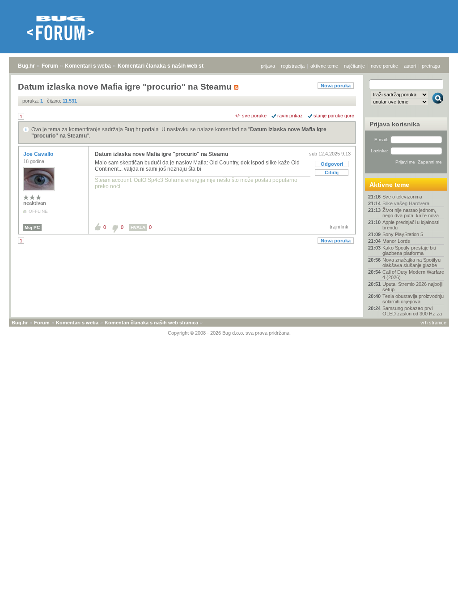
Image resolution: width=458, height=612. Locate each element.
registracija (293, 66)
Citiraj (332, 172)
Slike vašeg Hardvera (405, 203)
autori (410, 66)
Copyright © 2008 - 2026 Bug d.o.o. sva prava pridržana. (229, 333)
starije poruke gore (334, 115)
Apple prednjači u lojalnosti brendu (410, 225)
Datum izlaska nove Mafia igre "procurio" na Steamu (161, 154)
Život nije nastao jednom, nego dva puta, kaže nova (410, 212)
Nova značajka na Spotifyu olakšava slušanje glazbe (411, 262)
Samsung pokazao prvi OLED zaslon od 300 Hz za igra (412, 314)
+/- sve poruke (251, 115)
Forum (50, 66)
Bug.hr (26, 66)
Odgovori (332, 164)
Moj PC (32, 227)
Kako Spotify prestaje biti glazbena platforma (409, 250)
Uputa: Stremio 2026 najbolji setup (412, 286)
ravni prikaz (290, 115)
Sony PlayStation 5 (402, 234)
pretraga (431, 66)
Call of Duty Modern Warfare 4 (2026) (413, 274)
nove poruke (384, 66)
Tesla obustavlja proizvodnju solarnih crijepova (413, 298)
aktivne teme (324, 66)
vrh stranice (433, 322)
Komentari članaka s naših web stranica (169, 66)
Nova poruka (336, 85)
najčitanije (354, 66)
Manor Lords (396, 241)
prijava (268, 66)
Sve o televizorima (402, 196)
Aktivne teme (389, 184)
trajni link (339, 226)
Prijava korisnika (394, 124)
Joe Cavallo (39, 154)
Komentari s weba (88, 66)
